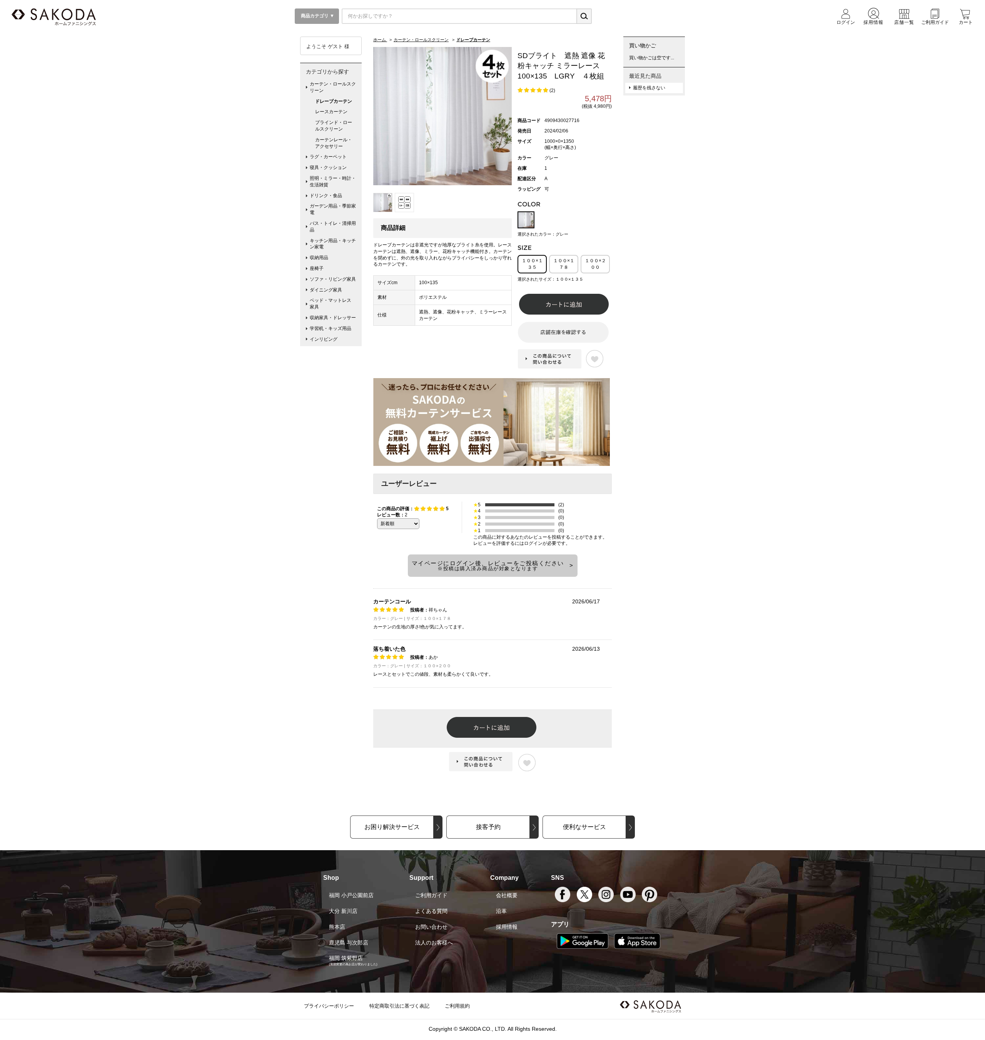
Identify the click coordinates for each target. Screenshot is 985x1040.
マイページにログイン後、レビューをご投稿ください (488, 565)
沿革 (501, 911)
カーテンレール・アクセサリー (333, 143)
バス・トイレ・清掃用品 (333, 227)
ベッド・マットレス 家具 (333, 304)
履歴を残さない (649, 87)
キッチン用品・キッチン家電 (333, 244)
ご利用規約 (457, 1006)
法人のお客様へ (434, 943)
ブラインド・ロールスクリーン (333, 126)
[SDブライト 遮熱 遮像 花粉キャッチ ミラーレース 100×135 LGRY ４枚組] (442, 116)
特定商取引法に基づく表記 (399, 1006)
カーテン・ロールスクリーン (333, 87)
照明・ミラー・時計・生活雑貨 (333, 182)
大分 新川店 (343, 911)
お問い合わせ (431, 927)
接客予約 (488, 827)
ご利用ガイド (431, 895)
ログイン (533, 543)
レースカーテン (331, 111)
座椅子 (317, 268)
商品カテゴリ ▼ (317, 15)
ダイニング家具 (326, 290)
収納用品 (319, 257)
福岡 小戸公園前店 (351, 895)
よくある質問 (431, 911)
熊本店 (337, 927)
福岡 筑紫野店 (346, 958)
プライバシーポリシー (329, 1006)
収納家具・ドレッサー (333, 317)
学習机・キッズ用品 (330, 328)
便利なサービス (584, 827)
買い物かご (642, 45)
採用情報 (507, 927)
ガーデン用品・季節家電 (333, 209)
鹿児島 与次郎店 (348, 943)
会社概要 (507, 895)
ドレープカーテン (333, 101)
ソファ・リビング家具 (333, 279)
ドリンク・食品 (326, 195)
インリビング (323, 339)
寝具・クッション (328, 167)
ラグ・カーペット (328, 156)
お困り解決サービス (392, 827)
